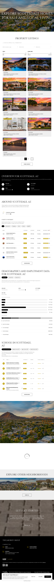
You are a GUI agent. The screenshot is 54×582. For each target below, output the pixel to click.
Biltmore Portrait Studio (11, 247)
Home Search (27, 164)
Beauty (24, 226)
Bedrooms (38, 47)
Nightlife (29, 226)
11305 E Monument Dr (10, 253)
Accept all (48, 576)
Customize (40, 576)
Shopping (14, 226)
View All (27, 495)
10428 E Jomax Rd (9, 234)
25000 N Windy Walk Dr (10, 257)
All (3, 226)
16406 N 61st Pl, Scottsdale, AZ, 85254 (12, 374)
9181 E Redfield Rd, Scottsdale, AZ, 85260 (12, 379)
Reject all (33, 576)
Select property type (7, 47)
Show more (27, 263)
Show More (27, 394)
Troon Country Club (10, 256)
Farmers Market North (10, 233)
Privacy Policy (46, 572)
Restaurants (8, 226)
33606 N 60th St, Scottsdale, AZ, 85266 (12, 390)
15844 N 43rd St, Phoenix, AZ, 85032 (11, 384)
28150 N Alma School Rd (10, 239)
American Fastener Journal (11, 252)
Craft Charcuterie (9, 243)
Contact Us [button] (27, 525)
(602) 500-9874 (33, 548)
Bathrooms (21, 47)
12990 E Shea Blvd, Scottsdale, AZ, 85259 (12, 364)
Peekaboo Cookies (10, 237)
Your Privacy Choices (27, 580)
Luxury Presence (27, 572)
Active (19, 226)
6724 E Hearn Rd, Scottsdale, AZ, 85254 (12, 369)
